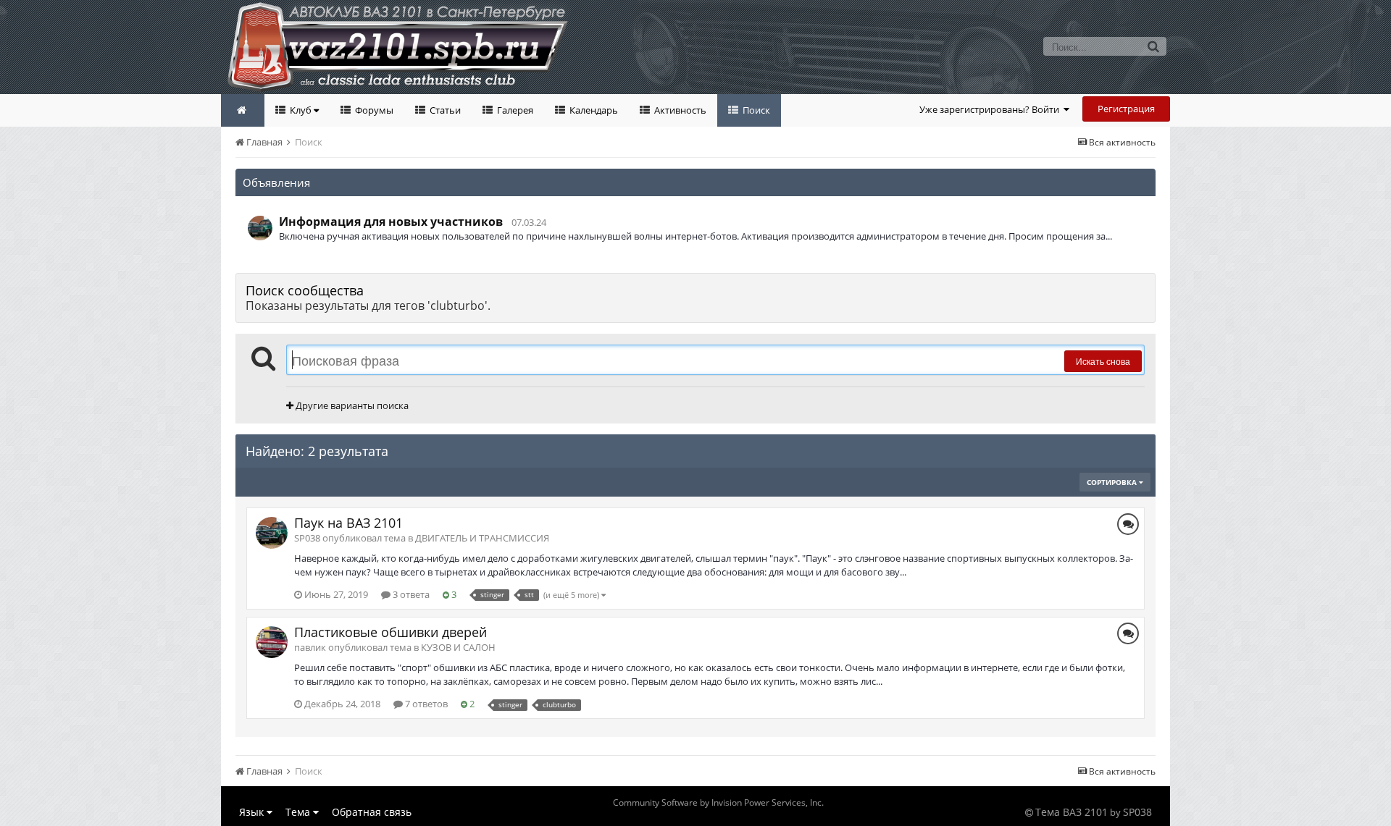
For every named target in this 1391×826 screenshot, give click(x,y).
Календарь (592, 110)
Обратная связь (372, 812)
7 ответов (425, 703)
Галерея (514, 110)
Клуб (301, 110)
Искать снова (1103, 361)
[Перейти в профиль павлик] (272, 642)
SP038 (1137, 812)
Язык (253, 812)
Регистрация (1126, 108)
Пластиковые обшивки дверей (390, 632)
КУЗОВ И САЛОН (458, 647)
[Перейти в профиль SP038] (260, 228)
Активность (679, 110)
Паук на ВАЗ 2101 (348, 522)
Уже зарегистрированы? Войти (991, 109)
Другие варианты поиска (351, 405)
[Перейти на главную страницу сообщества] (242, 110)
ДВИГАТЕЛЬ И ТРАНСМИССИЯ (482, 537)
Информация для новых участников (391, 221)
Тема (299, 812)
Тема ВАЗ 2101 (1071, 812)
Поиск (755, 110)
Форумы (373, 110)
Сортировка (1113, 482)
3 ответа (410, 594)
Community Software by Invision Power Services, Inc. (718, 802)
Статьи (444, 110)
